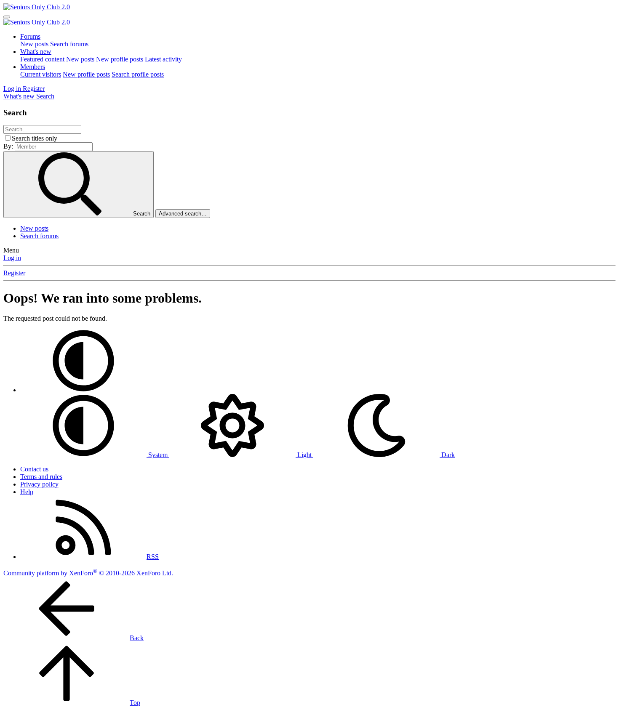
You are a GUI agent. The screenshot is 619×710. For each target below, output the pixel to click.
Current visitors (40, 74)
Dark (447, 454)
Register (14, 273)
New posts (34, 44)
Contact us (34, 469)
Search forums (69, 44)
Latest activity (163, 59)
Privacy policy (39, 484)
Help (26, 491)
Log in (12, 257)
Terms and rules (41, 476)
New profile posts (119, 59)
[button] (83, 390)
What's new (35, 51)
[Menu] (6, 17)
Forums (30, 36)
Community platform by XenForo (88, 573)
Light (304, 454)
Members (32, 66)
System (158, 454)
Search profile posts (138, 74)
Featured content (42, 59)
